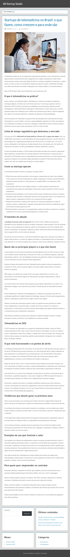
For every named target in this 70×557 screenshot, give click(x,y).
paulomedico (24, 29)
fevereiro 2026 (10, 542)
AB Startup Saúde (12, 3)
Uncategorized (44, 544)
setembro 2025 (10, 544)
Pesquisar (7, 510)
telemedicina (44, 542)
